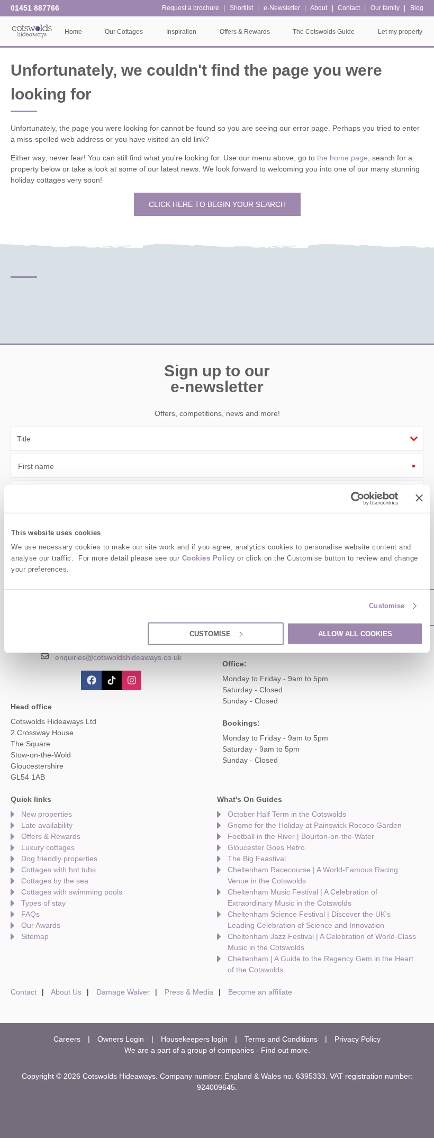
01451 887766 (35, 8)
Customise (386, 606)
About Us (66, 992)
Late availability (47, 825)
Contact (24, 992)
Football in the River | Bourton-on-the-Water (301, 836)
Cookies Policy (208, 558)
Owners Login (120, 1039)
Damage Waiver (123, 992)
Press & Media (189, 992)
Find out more (284, 1050)
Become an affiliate (260, 992)
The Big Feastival (257, 858)
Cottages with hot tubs (58, 869)
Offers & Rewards (50, 836)
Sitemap (35, 936)
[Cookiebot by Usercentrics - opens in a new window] (352, 498)
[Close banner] (419, 498)
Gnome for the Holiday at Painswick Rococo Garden (315, 825)
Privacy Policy (357, 1039)
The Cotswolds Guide (324, 31)
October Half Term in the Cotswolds (287, 814)
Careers (66, 1039)
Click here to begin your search (217, 204)
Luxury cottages (48, 847)
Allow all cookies (355, 634)
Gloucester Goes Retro (266, 847)
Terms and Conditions (281, 1039)
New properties (46, 814)
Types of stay (43, 903)
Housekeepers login (194, 1039)
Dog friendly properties (59, 858)
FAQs (30, 914)
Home (73, 31)
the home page (342, 157)
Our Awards (40, 925)
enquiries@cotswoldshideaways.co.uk (118, 657)
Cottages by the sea (54, 881)
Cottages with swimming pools (71, 892)
